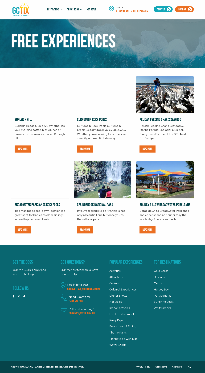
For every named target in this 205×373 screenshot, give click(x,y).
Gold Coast (161, 270)
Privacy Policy (142, 367)
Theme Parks (118, 332)
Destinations (53, 9)
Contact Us (161, 367)
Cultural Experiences (122, 289)
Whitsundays (162, 308)
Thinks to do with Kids (123, 338)
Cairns (158, 283)
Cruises (114, 283)
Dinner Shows (118, 295)
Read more (23, 149)
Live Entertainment (121, 314)
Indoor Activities (119, 308)
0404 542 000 (76, 301)
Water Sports (117, 345)
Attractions (116, 277)
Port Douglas (162, 295)
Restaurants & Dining (122, 326)
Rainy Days (116, 320)
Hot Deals (91, 9)
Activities (114, 270)
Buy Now (182, 9)
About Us (161, 9)
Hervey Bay (161, 289)
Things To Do (73, 9)
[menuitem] (54, 9)
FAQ (189, 367)
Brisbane (159, 277)
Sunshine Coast (164, 301)
